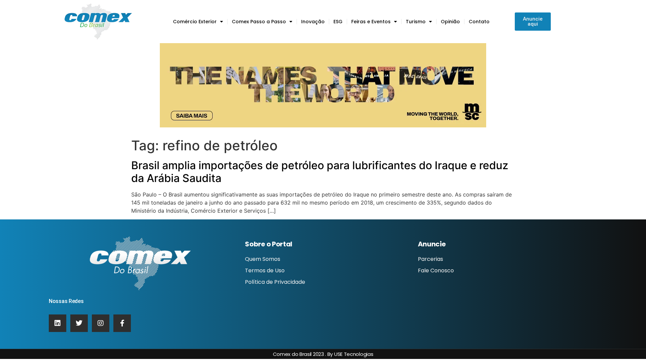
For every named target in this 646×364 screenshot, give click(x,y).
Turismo (416, 21)
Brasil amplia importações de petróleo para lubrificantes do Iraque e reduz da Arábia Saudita (319, 172)
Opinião (450, 21)
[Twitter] (79, 323)
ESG (338, 21)
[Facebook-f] (122, 323)
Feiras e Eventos (371, 21)
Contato (479, 21)
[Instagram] (100, 323)
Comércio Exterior (195, 21)
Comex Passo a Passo (259, 21)
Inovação (313, 21)
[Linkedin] (57, 323)
